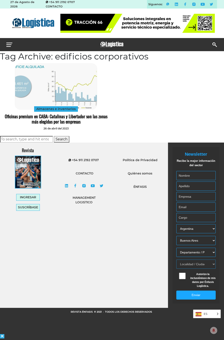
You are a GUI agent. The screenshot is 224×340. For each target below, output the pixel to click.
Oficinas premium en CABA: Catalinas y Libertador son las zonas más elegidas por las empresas (56, 119)
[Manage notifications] (213, 330)
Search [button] (62, 139)
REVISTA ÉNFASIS (82, 311)
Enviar (196, 295)
